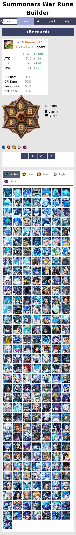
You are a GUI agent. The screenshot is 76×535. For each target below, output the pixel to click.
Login (67, 21)
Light (62, 174)
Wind (45, 174)
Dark (13, 181)
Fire (30, 174)
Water (14, 174)
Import (50, 21)
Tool (25, 21)
